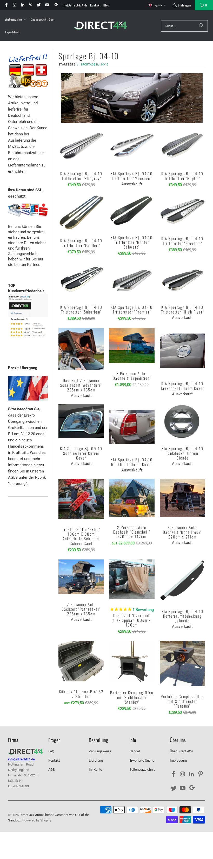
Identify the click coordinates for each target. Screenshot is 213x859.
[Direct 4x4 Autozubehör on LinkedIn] (22, 5)
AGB (51, 769)
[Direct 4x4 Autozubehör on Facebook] (6, 5)
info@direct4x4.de (75, 5)
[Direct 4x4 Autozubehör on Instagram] (14, 5)
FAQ (51, 751)
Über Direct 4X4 (181, 751)
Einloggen (184, 5)
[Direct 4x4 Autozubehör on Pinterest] (30, 5)
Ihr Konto (95, 769)
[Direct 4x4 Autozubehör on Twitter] (38, 5)
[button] (16, 19)
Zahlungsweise (100, 751)
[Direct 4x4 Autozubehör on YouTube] (46, 5)
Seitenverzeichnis (142, 769)
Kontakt (95, 5)
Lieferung (96, 760)
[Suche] (201, 26)
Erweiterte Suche (141, 760)
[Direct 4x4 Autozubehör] (100, 25)
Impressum (178, 760)
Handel (134, 751)
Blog (106, 5)
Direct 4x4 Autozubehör (36, 815)
